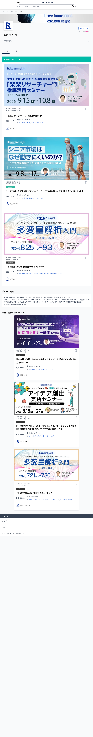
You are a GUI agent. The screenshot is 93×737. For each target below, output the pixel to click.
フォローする (84, 28)
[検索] (73, 6)
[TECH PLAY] (47, 2)
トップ (4, 521)
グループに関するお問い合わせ (13, 533)
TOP (3, 12)
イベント (5, 527)
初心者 (28, 123)
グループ (10, 12)
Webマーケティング (37, 123)
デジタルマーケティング (41, 273)
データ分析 (22, 123)
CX (32, 273)
